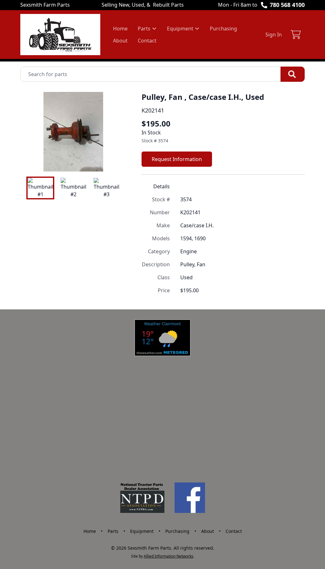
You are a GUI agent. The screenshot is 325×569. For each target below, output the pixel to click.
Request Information (177, 159)
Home (120, 28)
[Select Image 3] (106, 188)
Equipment (142, 531)
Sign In (273, 34)
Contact (147, 40)
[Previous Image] (30, 131)
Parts (113, 531)
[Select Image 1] (40, 188)
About (120, 40)
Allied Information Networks (168, 556)
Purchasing (223, 28)
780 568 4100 (287, 5)
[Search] (293, 74)
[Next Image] (116, 131)
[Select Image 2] (73, 188)
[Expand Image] (115, 160)
